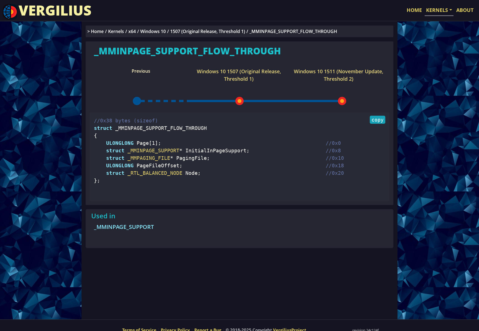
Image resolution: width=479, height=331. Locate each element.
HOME (414, 10)
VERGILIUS (55, 10)
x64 (132, 31)
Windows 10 (153, 31)
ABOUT (464, 10)
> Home (95, 31)
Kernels (116, 31)
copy (377, 120)
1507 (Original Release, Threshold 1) (207, 31)
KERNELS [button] (437, 10)
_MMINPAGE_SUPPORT (124, 227)
